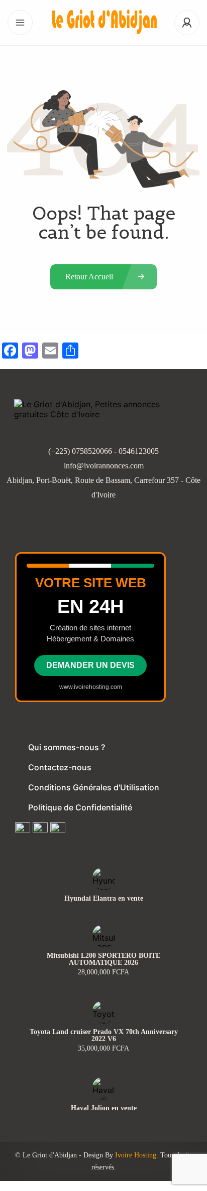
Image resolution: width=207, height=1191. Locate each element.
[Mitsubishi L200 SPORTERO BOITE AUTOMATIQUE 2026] (103, 936)
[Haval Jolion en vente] (103, 1088)
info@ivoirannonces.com (104, 465)
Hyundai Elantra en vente (103, 898)
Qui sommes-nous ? (66, 747)
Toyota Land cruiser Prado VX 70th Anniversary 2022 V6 (104, 1036)
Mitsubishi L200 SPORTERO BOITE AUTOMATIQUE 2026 (103, 959)
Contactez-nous (59, 767)
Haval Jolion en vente (104, 1108)
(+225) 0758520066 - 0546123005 (103, 451)
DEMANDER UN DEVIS (90, 665)
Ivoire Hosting (135, 1155)
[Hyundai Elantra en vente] (103, 879)
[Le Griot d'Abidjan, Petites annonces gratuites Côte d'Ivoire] (103, 23)
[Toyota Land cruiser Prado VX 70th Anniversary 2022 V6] (103, 1012)
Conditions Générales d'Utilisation (93, 787)
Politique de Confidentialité (80, 807)
